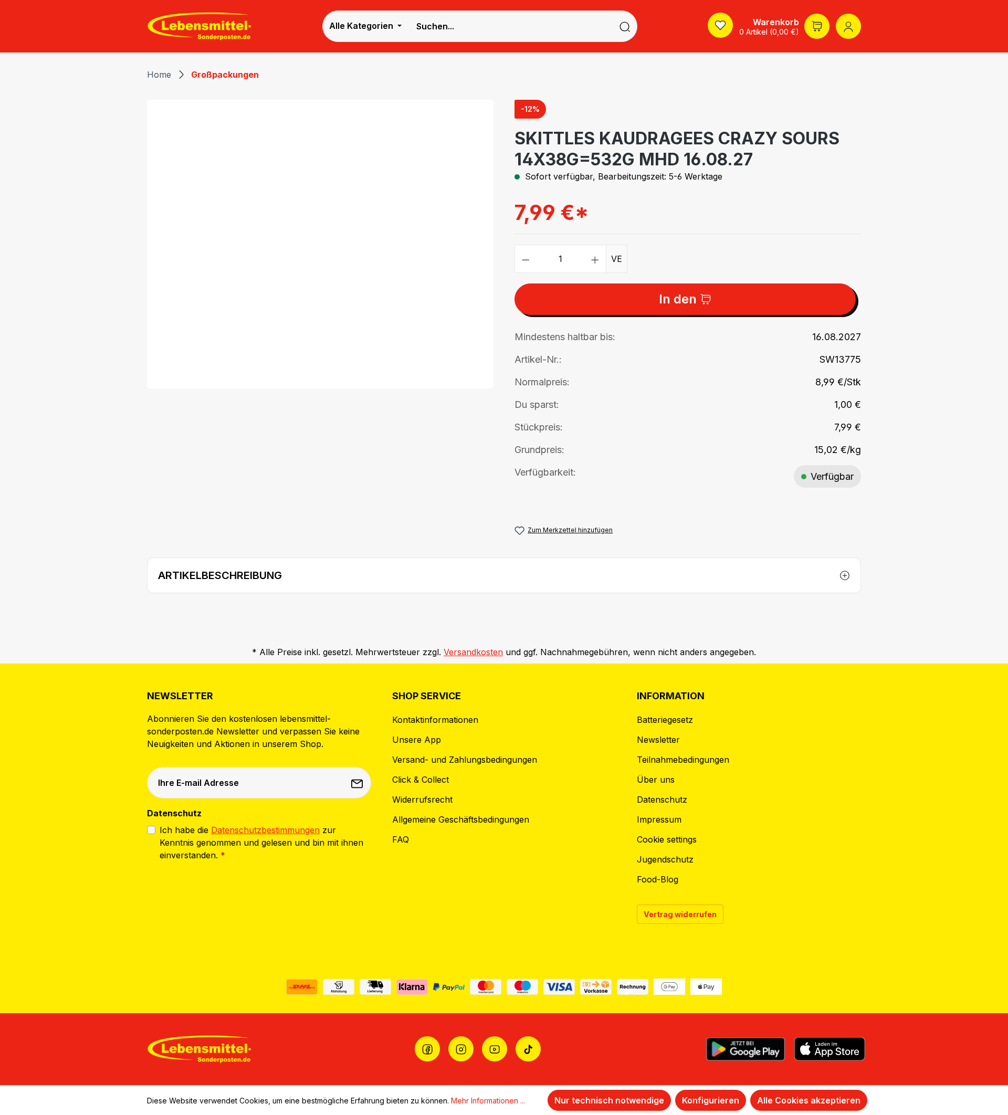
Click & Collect (420, 779)
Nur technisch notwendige (609, 1100)
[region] (320, 244)
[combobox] (510, 26)
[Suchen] (625, 26)
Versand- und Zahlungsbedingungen (464, 759)
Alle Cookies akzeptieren (808, 1100)
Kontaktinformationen (435, 719)
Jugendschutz (665, 859)
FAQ (400, 839)
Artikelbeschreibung (220, 575)
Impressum (659, 819)
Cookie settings (667, 839)
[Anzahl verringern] (525, 259)
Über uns (656, 779)
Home (159, 74)
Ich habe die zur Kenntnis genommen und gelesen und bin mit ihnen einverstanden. (261, 842)
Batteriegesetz (665, 719)
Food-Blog (657, 879)
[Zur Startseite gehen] (199, 26)
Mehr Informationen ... (488, 1100)
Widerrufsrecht (422, 799)
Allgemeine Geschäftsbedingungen (460, 819)
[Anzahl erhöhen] (595, 259)
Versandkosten (473, 652)
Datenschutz (662, 799)
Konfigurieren (710, 1100)
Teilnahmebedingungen (683, 759)
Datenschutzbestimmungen (265, 830)
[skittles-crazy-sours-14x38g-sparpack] (320, 244)
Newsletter (658, 739)
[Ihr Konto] (848, 26)
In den (679, 299)
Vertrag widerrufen (680, 914)
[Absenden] (358, 782)
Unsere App (416, 739)
